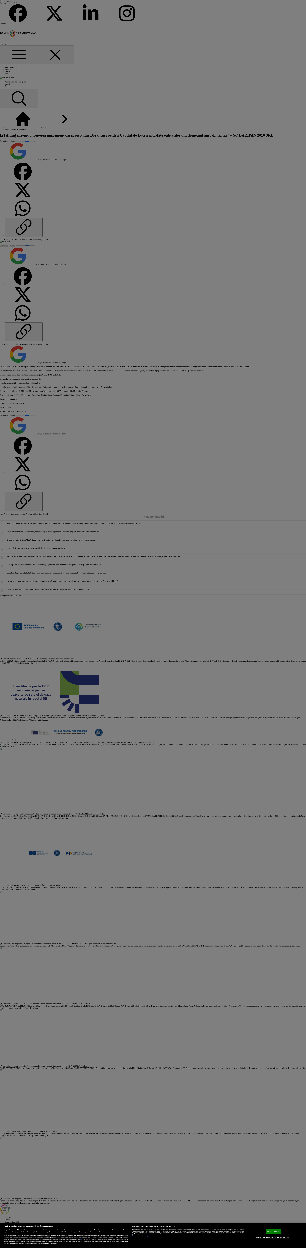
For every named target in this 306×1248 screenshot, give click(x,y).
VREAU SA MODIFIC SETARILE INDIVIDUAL (272, 1238)
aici (81, 1239)
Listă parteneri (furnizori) (140, 1236)
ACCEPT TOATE (273, 1231)
